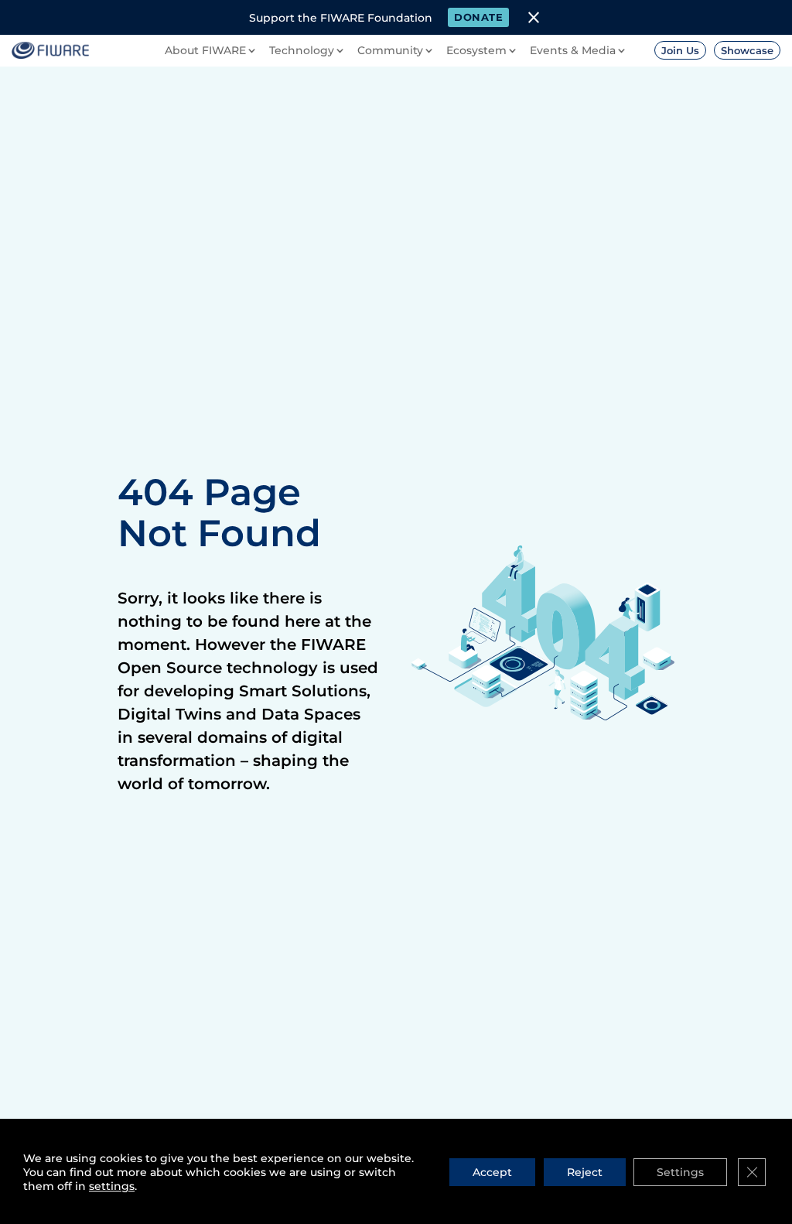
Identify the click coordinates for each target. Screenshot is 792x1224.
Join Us (680, 50)
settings (112, 1186)
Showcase (747, 50)
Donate (478, 17)
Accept (492, 1172)
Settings (680, 1172)
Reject (585, 1172)
